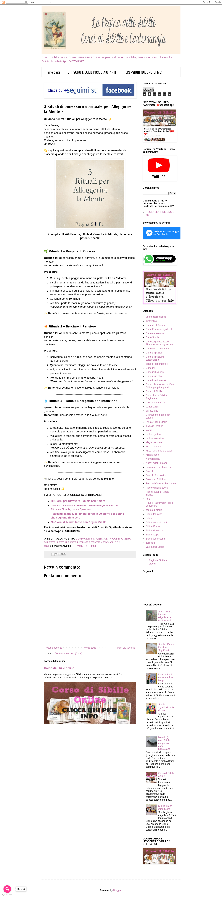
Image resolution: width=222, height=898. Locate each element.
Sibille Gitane (153, 526)
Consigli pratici (154, 352)
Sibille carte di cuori (156, 522)
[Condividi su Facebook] (61, 554)
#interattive (152, 321)
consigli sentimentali (157, 364)
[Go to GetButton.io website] (7, 895)
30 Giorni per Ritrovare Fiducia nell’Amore (78, 500)
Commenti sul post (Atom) (68, 653)
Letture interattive (155, 438)
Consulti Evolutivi (155, 372)
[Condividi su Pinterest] (64, 554)
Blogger (117, 890)
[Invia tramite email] (53, 554)
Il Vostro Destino (154, 426)
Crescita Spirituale (156, 402)
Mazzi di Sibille (154, 446)
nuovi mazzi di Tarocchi (158, 467)
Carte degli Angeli (155, 325)
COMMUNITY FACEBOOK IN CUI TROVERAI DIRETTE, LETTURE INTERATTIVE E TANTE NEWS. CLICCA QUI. (88, 542)
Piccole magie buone (157, 487)
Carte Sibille (152, 337)
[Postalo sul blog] (55, 554)
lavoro (149, 430)
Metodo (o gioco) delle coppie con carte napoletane (164, 743)
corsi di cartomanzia (156, 380)
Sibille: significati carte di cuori (166, 707)
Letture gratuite (154, 434)
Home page (52, 72)
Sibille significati (154, 530)
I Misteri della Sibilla (156, 422)
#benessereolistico (156, 317)
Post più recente (53, 647)
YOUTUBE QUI (86, 546)
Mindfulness (152, 454)
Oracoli (149, 471)
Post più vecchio (126, 647)
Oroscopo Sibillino (156, 479)
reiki (148, 498)
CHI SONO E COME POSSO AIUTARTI (92, 72)
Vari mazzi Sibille (155, 547)
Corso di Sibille (154, 391)
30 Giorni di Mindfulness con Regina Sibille (78, 522)
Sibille (149, 518)
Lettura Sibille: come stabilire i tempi (166, 677)
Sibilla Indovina (154, 514)
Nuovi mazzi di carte (156, 463)
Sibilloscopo (152, 534)
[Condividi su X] (58, 554)
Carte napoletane (155, 333)
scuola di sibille (154, 510)
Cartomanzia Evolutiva (158, 348)
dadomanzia (152, 406)
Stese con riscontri (156, 538)
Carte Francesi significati (159, 329)
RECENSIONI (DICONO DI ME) (143, 72)
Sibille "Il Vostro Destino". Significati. (166, 647)
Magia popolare (154, 442)
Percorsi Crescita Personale (161, 483)
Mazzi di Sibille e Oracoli (159, 450)
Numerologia (153, 459)
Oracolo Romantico (156, 475)
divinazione (152, 410)
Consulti (150, 368)
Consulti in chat (154, 376)
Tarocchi (150, 542)
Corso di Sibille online (59, 668)
